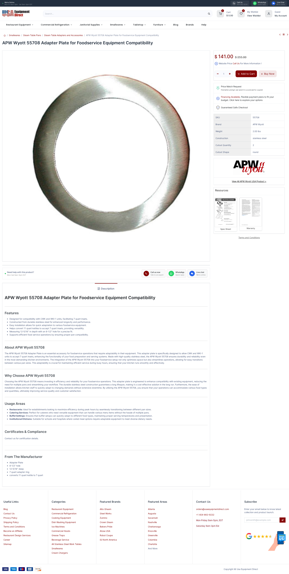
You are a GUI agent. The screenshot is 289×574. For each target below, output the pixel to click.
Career (6, 539)
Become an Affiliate (12, 531)
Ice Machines (58, 526)
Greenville (153, 535)
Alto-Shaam (105, 509)
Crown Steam (106, 522)
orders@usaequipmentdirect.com (212, 509)
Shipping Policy (11, 522)
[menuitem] (19, 25)
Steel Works (105, 513)
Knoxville (152, 531)
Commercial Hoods (61, 531)
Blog (5, 509)
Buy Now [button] (268, 73)
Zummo (103, 518)
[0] (220, 13)
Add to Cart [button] (247, 73)
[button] (283, 520)
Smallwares (14, 35)
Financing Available (230, 97)
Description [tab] (107, 288)
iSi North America (108, 539)
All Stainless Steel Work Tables (66, 544)
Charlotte (152, 544)
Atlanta (151, 509)
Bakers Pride (106, 526)
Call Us (236, 63)
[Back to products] (284, 34)
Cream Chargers (60, 553)
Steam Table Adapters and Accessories (63, 35)
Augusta (152, 513)
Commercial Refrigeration (64, 513)
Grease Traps (58, 535)
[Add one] (230, 74)
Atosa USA (105, 531)
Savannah (153, 518)
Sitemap (7, 544)
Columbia (152, 539)
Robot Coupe (106, 535)
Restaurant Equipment (62, 509)
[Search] (209, 14)
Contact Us (8, 513)
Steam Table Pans (32, 35)
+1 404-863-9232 (205, 514)
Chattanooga (154, 526)
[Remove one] (218, 74)
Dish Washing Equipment (64, 522)
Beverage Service (60, 539)
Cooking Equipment (61, 518)
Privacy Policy (10, 518)
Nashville (152, 522)
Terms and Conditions (14, 526)
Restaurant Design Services (17, 535)
